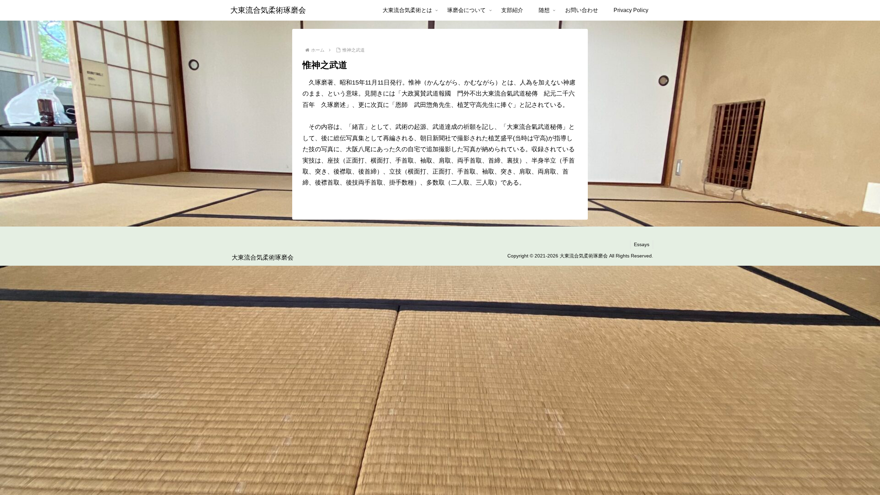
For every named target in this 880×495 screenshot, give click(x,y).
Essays (641, 244)
